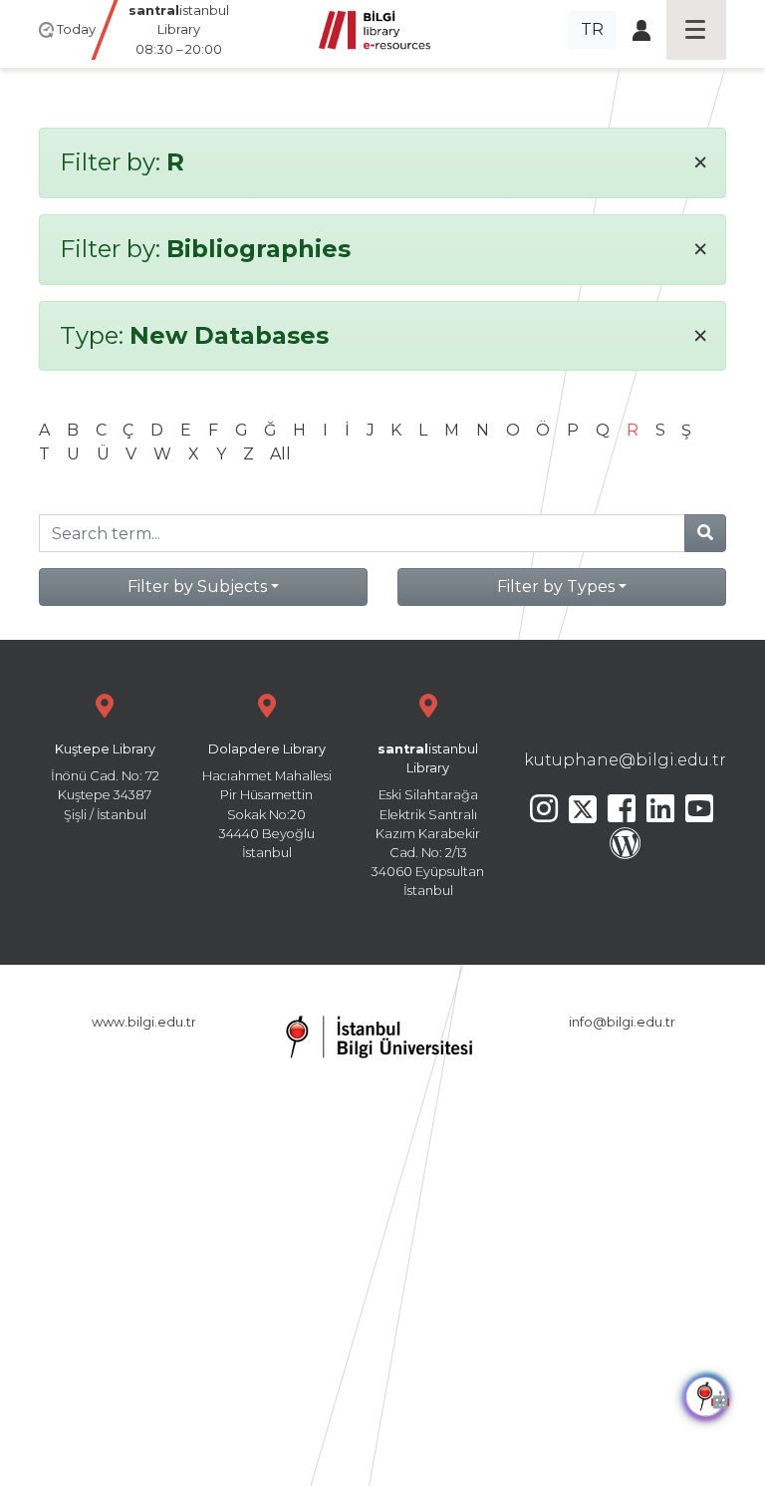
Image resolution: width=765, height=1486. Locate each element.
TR (592, 29)
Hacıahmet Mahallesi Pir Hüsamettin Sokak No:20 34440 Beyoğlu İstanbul (267, 801)
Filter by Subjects (197, 586)
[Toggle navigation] (696, 30)
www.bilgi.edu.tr (144, 1022)
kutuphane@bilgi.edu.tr (625, 759)
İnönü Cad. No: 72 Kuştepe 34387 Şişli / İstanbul (105, 782)
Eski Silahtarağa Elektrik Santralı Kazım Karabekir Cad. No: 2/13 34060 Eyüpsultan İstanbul (428, 820)
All (280, 454)
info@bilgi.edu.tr (622, 1022)
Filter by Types (556, 586)
